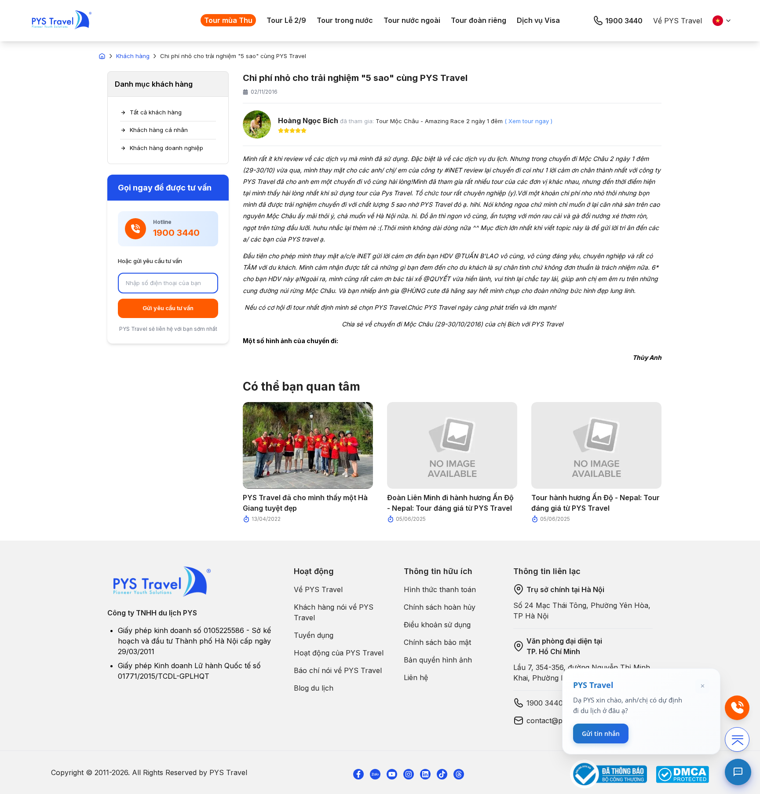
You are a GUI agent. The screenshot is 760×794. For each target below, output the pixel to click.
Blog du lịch (313, 688)
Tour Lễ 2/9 (286, 20)
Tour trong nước (345, 20)
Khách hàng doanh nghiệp (166, 147)
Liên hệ (416, 677)
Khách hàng (133, 55)
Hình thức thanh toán (440, 589)
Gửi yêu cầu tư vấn (168, 307)
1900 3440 (624, 20)
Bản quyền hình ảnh (438, 659)
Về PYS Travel (677, 20)
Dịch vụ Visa (538, 20)
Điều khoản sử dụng (437, 624)
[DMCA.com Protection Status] (682, 774)
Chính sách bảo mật (437, 642)
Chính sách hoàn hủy (439, 607)
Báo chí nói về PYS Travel (338, 670)
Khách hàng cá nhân (159, 129)
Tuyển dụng (313, 635)
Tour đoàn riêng (478, 20)
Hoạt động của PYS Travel (339, 652)
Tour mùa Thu (228, 20)
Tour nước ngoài (412, 20)
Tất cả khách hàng (156, 112)
